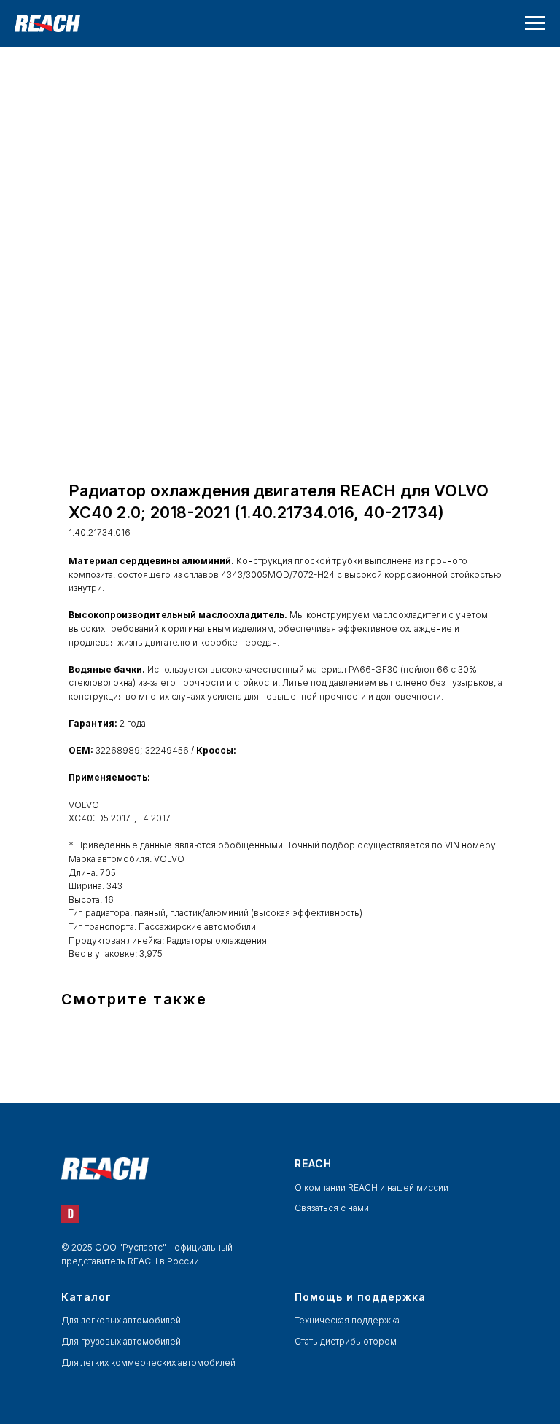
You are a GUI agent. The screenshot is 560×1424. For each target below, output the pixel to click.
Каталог (86, 1297)
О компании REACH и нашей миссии (371, 1187)
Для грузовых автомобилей (121, 1341)
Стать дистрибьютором (346, 1341)
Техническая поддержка (347, 1320)
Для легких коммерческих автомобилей (148, 1362)
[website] (70, 1214)
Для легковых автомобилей (121, 1320)
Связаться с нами (332, 1207)
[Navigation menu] (535, 23)
